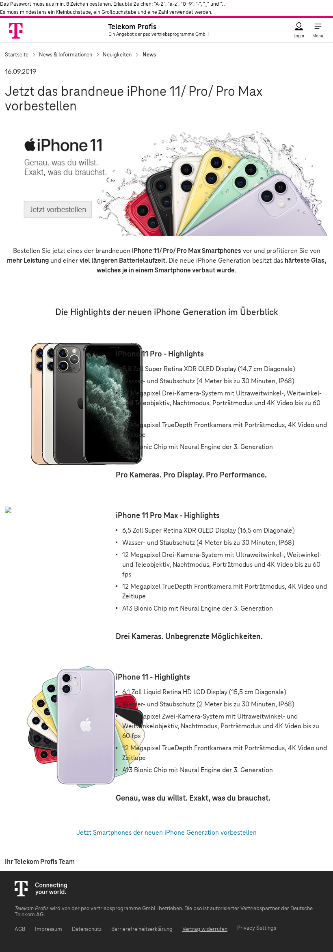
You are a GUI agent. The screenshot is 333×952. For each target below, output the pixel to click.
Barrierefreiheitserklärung (142, 929)
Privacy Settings (256, 928)
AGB (20, 929)
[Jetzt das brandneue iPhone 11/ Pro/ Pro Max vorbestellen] (166, 177)
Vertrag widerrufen (204, 929)
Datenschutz (87, 929)
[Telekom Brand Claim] (16, 30)
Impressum (48, 929)
